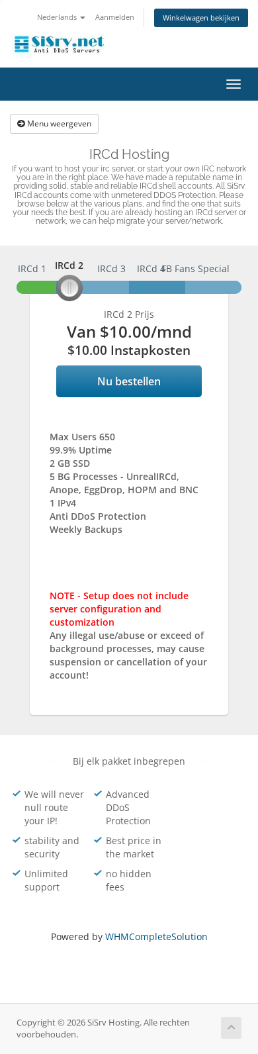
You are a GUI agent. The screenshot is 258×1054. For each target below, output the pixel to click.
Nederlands (58, 17)
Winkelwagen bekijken (201, 18)
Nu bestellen (129, 381)
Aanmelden (114, 17)
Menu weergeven (58, 123)
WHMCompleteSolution (156, 936)
